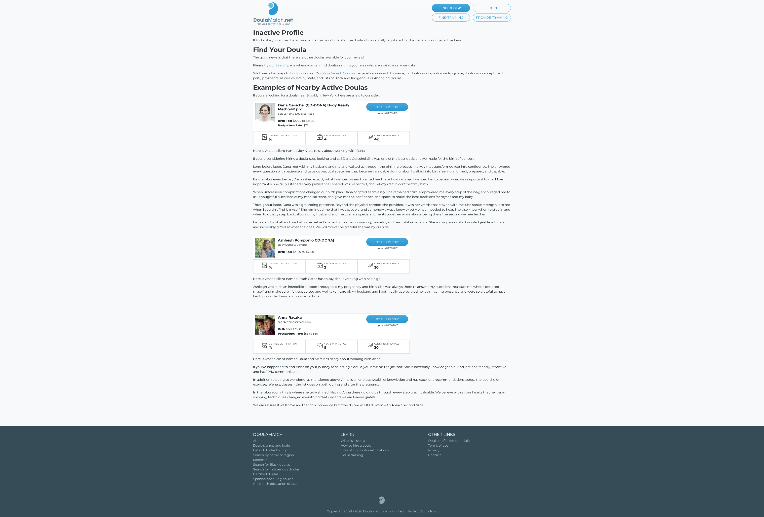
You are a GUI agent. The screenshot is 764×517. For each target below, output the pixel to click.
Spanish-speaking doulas (273, 479)
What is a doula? (354, 441)
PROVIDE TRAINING (492, 17)
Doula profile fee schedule (449, 441)
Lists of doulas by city (270, 450)
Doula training (352, 455)
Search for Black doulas (271, 464)
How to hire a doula (356, 445)
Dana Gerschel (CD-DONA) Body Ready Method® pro (313, 107)
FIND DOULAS (450, 8)
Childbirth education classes (275, 484)
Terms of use (438, 445)
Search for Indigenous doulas (276, 469)
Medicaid (260, 460)
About (258, 441)
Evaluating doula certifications (365, 450)
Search (281, 65)
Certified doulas (265, 474)
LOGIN (492, 8)
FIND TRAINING (451, 17)
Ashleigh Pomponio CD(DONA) (306, 240)
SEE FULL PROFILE (387, 106)
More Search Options (339, 73)
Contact (434, 455)
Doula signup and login (271, 445)
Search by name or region (273, 455)
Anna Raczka (290, 317)
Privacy (433, 450)
